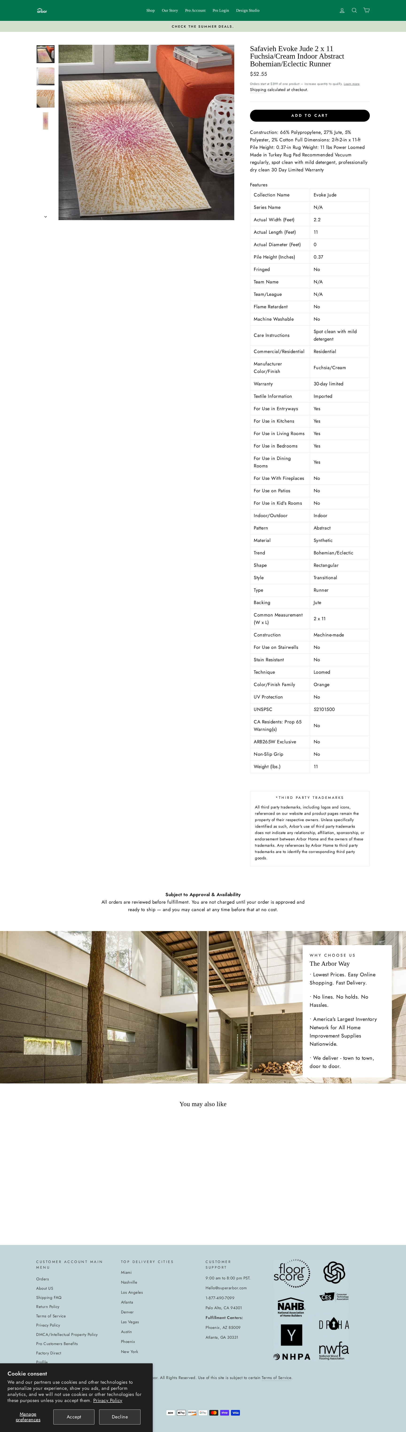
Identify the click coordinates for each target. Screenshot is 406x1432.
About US (44, 1288)
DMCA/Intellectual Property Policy (67, 1334)
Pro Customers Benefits (57, 1343)
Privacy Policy (107, 1400)
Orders (42, 1279)
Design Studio (248, 10)
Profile (42, 1362)
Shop (150, 10)
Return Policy (47, 1306)
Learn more (351, 84)
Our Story (170, 10)
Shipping (258, 89)
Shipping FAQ (48, 1297)
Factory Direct (48, 1353)
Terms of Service (51, 1316)
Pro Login (221, 10)
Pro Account (195, 10)
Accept (74, 1416)
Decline (120, 1416)
